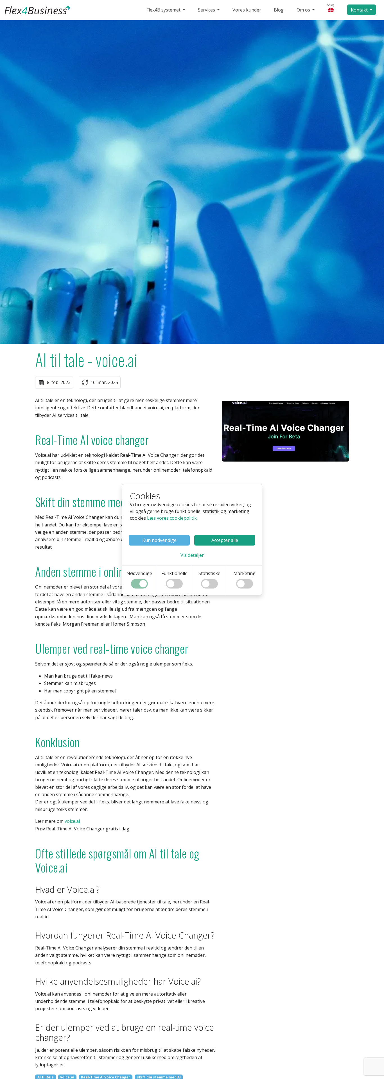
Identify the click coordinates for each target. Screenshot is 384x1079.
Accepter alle (224, 540)
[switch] (139, 584)
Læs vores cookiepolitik (172, 518)
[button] (192, 555)
